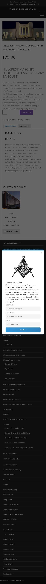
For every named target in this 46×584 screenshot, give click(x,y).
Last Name (10, 313)
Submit (23, 330)
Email (8, 320)
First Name (10, 305)
